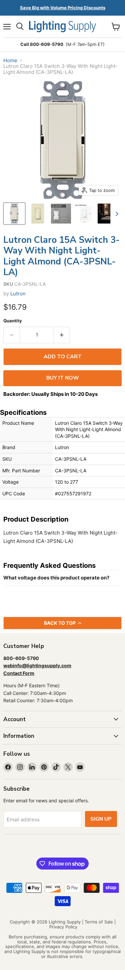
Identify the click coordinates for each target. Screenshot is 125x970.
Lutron (18, 293)
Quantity (12, 320)
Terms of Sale (99, 921)
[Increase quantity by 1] (62, 335)
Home (10, 60)
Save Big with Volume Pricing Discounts (62, 7)
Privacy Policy (63, 926)
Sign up (101, 819)
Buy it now (62, 378)
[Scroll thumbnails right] (115, 214)
